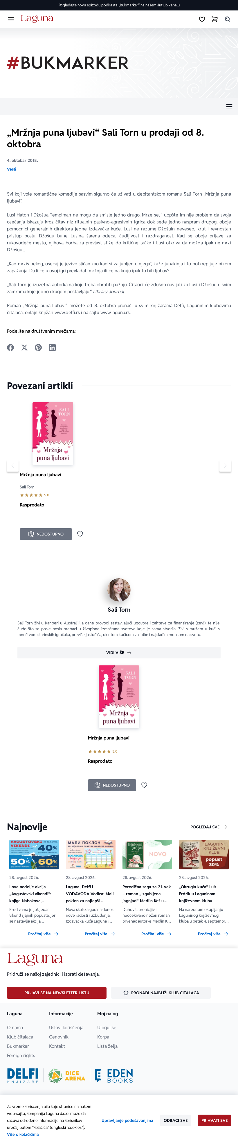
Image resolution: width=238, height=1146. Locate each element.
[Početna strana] (38, 19)
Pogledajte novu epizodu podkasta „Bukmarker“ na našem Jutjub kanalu (119, 5)
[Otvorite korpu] (214, 19)
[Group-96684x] (114, 1075)
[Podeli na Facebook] (10, 347)
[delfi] (23, 1075)
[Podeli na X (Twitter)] (24, 347)
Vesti (11, 169)
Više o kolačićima (23, 1134)
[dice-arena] (66, 1075)
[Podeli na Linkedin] (52, 347)
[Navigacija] (119, 106)
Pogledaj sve (204, 827)
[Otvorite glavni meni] (11, 19)
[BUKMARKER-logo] (68, 62)
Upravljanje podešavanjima (127, 1120)
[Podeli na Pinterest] (38, 347)
